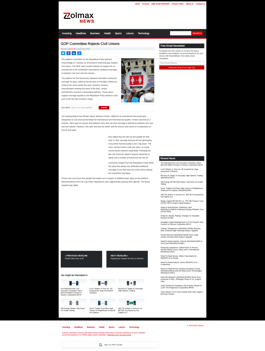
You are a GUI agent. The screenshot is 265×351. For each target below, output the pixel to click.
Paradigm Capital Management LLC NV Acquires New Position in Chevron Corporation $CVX (182, 223)
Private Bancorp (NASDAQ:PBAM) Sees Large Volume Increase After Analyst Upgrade (179, 236)
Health (107, 33)
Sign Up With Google (113, 345)
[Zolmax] (79, 18)
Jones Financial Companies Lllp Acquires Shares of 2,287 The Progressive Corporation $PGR (181, 287)
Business (95, 33)
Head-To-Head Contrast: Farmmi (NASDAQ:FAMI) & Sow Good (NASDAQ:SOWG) (181, 242)
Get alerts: (66, 107)
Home (137, 4)
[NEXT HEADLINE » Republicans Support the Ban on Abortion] (127, 252)
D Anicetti (72, 49)
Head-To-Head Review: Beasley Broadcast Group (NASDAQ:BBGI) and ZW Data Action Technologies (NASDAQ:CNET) (181, 271)
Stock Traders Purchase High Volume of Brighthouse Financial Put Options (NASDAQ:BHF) (182, 189)
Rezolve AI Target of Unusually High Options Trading (130, 290)
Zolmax (201, 325)
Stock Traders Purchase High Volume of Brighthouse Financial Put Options (102, 310)
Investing (66, 33)
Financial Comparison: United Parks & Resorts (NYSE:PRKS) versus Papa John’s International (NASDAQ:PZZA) (180, 250)
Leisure (130, 33)
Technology (143, 33)
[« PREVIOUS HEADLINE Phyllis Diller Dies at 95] (83, 252)
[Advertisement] (152, 16)
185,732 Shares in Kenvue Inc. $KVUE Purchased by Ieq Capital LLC (130, 310)
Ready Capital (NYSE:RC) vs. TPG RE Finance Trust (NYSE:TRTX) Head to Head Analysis (182, 202)
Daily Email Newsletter (160, 4)
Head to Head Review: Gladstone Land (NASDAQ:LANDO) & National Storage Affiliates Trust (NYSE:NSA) (182, 209)
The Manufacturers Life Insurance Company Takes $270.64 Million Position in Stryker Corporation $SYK (71, 292)
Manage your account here (119, 335)
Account (145, 4)
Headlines (81, 33)
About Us (190, 4)
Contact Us (200, 4)
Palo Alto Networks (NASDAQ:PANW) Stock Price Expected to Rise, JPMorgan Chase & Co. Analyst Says (181, 279)
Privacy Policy (178, 4)
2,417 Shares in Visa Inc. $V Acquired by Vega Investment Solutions (101, 291)
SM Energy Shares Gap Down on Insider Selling (73, 309)
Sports (118, 33)
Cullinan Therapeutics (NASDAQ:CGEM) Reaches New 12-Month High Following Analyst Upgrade (181, 229)
